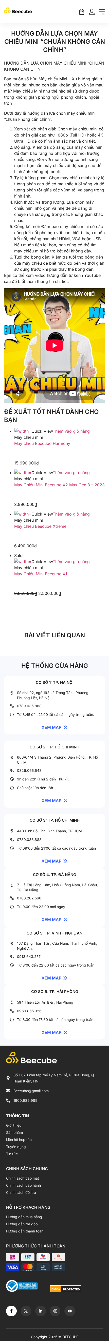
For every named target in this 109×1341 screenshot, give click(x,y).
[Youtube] (69, 1311)
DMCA (55, 1289)
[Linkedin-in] (40, 1311)
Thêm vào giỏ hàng (71, 431)
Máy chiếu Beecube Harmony (42, 443)
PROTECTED (71, 1289)
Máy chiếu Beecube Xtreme (40, 526)
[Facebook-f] (11, 1311)
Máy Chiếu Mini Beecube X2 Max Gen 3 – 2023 (59, 484)
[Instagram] (55, 1311)
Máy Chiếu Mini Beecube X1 (40, 573)
